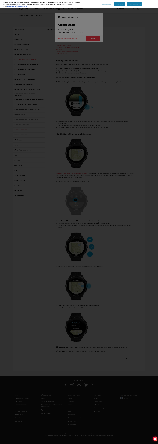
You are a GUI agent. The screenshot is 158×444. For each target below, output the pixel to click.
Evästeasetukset (106, 4)
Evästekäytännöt (11, 6)
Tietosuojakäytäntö (22, 6)
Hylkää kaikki (119, 4)
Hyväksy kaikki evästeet (134, 4)
